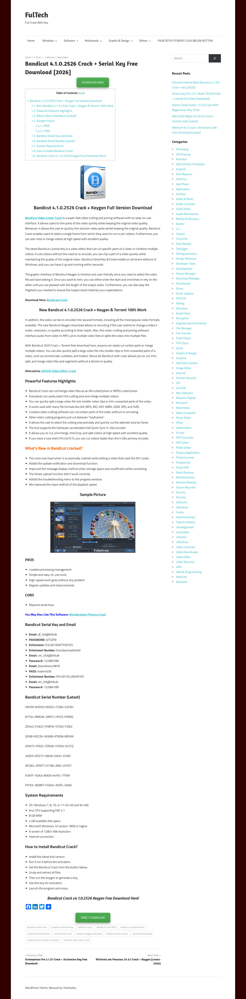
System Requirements (47, 146)
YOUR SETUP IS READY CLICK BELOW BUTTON (185, 40)
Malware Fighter (186, 398)
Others (143, 40)
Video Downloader (187, 552)
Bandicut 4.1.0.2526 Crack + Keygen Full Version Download (64, 101)
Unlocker (181, 537)
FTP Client (182, 343)
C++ (178, 229)
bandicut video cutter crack (76, 940)
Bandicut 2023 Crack (37, 927)
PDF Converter (185, 437)
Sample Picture (43, 121)
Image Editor (183, 368)
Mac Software (184, 393)
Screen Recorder (186, 487)
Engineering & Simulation (191, 323)
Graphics (181, 358)
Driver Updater (185, 293)
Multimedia (92, 40)
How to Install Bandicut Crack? (52, 151)
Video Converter (185, 547)
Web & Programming (188, 572)
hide (81, 93)
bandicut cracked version (132, 927)
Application (182, 189)
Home (31, 40)
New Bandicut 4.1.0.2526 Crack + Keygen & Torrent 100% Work (72, 106)
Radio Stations (185, 472)
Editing (180, 303)
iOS (178, 383)
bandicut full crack (63, 933)
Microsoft (182, 403)
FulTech (36, 14)
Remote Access (185, 477)
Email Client (183, 313)
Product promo (185, 457)
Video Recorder (185, 562)
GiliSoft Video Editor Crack (58, 371)
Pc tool (180, 433)
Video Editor (62, 57)
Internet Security (186, 378)
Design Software (186, 258)
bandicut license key (142, 933)
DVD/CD (181, 298)
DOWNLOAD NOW (93, 82)
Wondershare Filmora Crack (87, 614)
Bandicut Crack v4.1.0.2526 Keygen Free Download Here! (68, 156)
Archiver (181, 194)
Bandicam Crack (57, 300)
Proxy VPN (182, 467)
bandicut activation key (62, 927)
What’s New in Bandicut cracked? (54, 116)
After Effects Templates (190, 164)
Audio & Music (184, 199)
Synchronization (185, 517)
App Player (182, 184)
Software (69, 40)
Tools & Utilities (185, 522)
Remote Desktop (186, 482)
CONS (42, 131)
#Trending (182, 149)
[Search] (215, 58)
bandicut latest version (117, 933)
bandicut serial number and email (43, 940)
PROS (42, 126)
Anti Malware (184, 174)
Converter (182, 239)
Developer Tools (185, 263)
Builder (180, 224)
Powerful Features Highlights (51, 111)
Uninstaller (182, 532)
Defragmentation (186, 254)
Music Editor (183, 418)
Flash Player (183, 338)
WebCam (181, 577)
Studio (180, 512)
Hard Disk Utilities (187, 363)
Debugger (182, 249)
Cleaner (180, 234)
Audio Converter (185, 204)
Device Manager (186, 273)
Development (184, 268)
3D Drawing (183, 154)
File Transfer (183, 333)
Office (179, 423)
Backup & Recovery (187, 219)
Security (181, 492)
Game (179, 348)
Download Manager (188, 278)
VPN (178, 567)
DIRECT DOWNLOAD (93, 917)
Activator (181, 159)
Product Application (187, 452)
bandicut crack (85, 927)
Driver (179, 288)
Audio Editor (183, 209)
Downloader (183, 283)
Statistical (182, 507)
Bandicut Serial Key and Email (51, 136)
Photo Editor (183, 447)
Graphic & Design (119, 40)
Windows (48, 40)
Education (182, 308)
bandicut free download (38, 933)
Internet (181, 373)
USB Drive (182, 542)
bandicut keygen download (89, 933)
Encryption (182, 318)
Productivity (183, 462)
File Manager (184, 328)
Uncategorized (185, 527)
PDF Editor (182, 442)
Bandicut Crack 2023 (106, 927)
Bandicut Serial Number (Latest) (53, 141)
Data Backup (183, 244)
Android (180, 169)
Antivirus (181, 179)
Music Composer (186, 413)
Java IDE (181, 388)
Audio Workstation (187, 214)
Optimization (184, 428)
